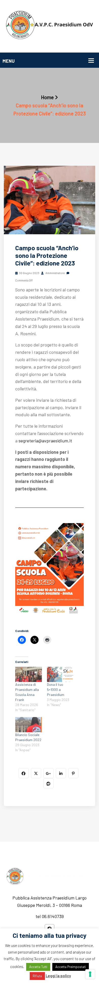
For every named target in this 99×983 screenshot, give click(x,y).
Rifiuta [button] (37, 976)
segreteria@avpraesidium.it (45, 440)
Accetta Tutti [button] (38, 967)
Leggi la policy (58, 975)
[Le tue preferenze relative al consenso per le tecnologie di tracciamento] (90, 974)
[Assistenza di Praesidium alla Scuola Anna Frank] (28, 674)
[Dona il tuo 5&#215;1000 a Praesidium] (60, 674)
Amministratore (55, 273)
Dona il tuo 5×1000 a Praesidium (55, 689)
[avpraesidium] (49, 25)
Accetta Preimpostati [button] (70, 967)
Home (47, 97)
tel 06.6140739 (50, 916)
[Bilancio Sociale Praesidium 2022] (28, 724)
